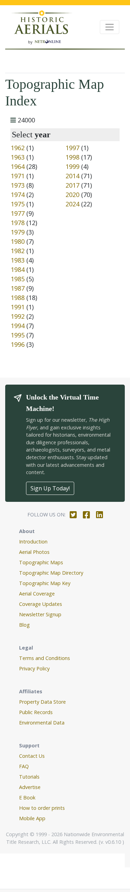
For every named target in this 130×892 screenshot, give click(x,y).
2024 (72, 204)
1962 (18, 148)
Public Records (36, 712)
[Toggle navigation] (109, 27)
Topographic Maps (41, 562)
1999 (72, 166)
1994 (18, 325)
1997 (72, 148)
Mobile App (32, 818)
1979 (18, 232)
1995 (18, 335)
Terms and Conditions (44, 658)
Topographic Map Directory (51, 572)
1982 (18, 251)
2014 (72, 176)
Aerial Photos (34, 552)
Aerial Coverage (37, 593)
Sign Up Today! (50, 488)
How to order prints (42, 808)
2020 (72, 194)
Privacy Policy (34, 668)
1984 (18, 269)
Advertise (30, 787)
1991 (18, 307)
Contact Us (32, 756)
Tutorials (29, 776)
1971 (18, 176)
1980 (18, 241)
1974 (18, 194)
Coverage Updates (40, 604)
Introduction (33, 541)
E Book (27, 797)
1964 (18, 166)
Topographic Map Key (44, 583)
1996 (18, 344)
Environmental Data (41, 722)
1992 (18, 316)
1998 (72, 157)
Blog (24, 624)
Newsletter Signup (40, 614)
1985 (18, 279)
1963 (18, 157)
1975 (18, 204)
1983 (18, 260)
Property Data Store (42, 701)
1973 (18, 185)
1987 (18, 288)
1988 (18, 297)
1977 (18, 213)
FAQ (24, 766)
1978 (18, 222)
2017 (72, 185)
